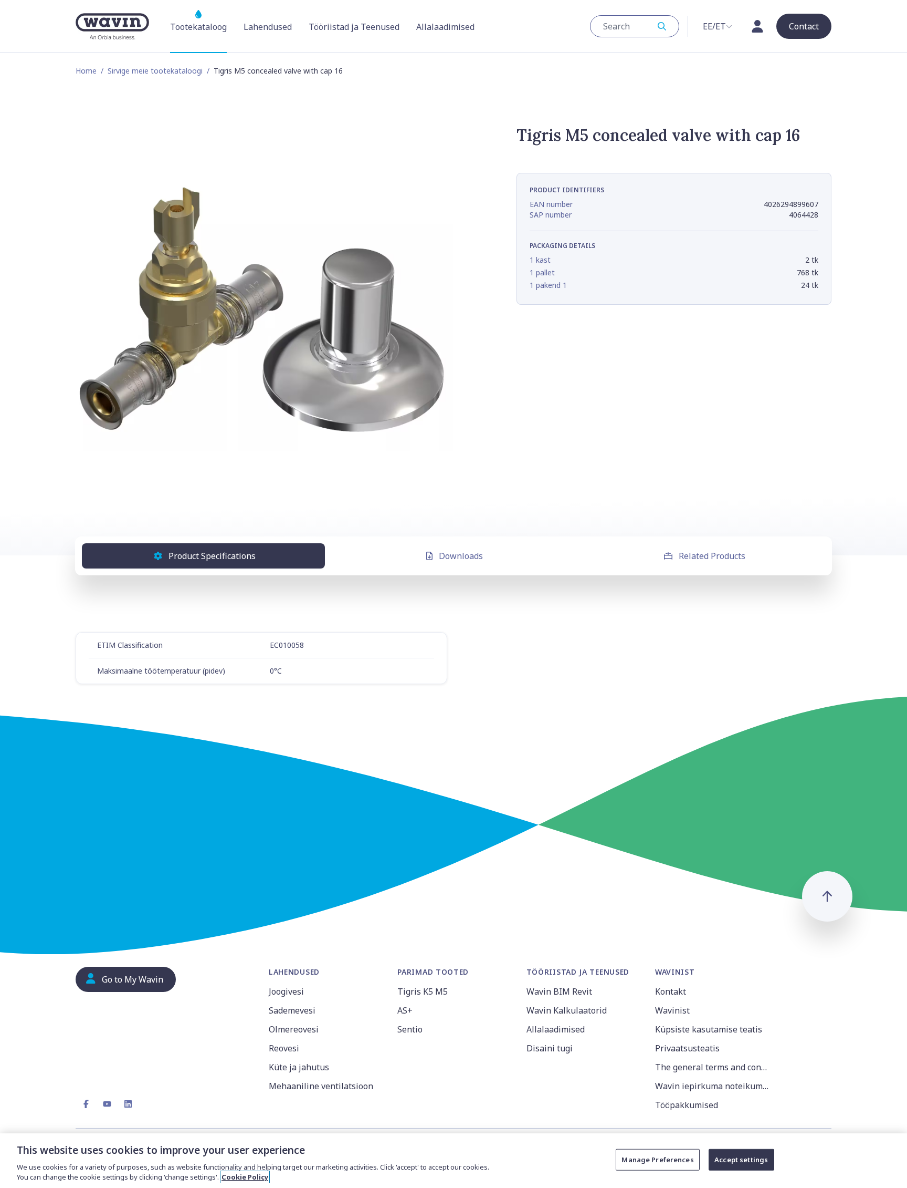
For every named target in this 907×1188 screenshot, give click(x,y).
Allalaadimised (555, 1029)
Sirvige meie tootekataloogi (155, 71)
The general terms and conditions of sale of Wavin (713, 1067)
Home (86, 71)
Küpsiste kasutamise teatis (708, 1029)
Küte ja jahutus (299, 1067)
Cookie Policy (245, 1177)
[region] (453, 1160)
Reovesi (284, 1048)
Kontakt (670, 991)
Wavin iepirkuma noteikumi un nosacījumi (713, 1086)
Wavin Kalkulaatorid (566, 1010)
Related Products (712, 556)
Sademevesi (292, 1010)
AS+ (405, 1010)
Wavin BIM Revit (559, 991)
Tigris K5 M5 (422, 991)
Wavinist (672, 1010)
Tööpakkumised (686, 1105)
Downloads (461, 556)
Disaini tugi (549, 1048)
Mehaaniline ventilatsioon (321, 1086)
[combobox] (634, 26)
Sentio (410, 1029)
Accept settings (741, 1159)
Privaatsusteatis (687, 1048)
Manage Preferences (657, 1159)
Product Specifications (212, 556)
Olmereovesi (294, 1029)
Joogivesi (286, 991)
